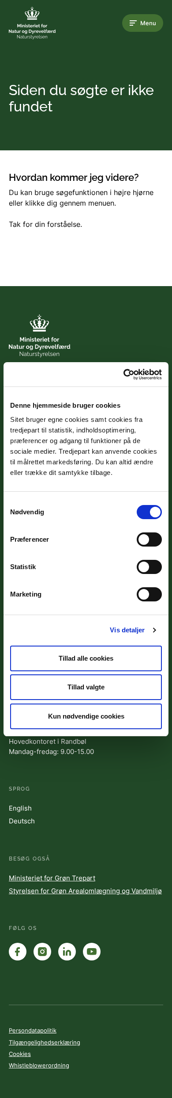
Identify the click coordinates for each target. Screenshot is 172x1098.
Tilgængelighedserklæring (44, 1042)
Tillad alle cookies (86, 658)
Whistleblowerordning (39, 1065)
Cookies (20, 1053)
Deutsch (22, 821)
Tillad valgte (86, 687)
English (20, 808)
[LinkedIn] (67, 951)
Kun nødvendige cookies (86, 716)
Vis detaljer (127, 630)
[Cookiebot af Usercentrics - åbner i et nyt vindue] (124, 374)
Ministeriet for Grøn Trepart (52, 878)
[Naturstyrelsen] (44, 23)
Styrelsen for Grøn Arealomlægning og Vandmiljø (85, 891)
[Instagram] (42, 951)
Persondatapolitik (32, 1030)
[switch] (149, 539)
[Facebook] (17, 951)
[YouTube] (92, 951)
